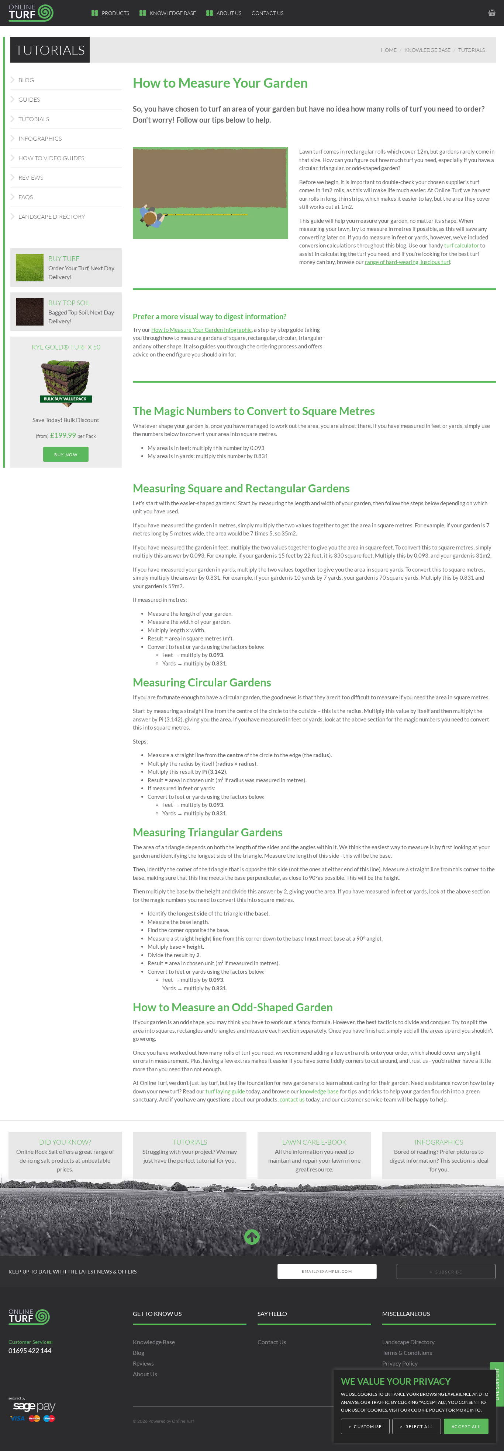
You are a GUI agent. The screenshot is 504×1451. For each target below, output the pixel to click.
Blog (26, 80)
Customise (368, 1426)
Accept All (466, 1426)
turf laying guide (225, 1091)
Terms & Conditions (407, 1352)
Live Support (497, 1384)
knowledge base (319, 1091)
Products (115, 13)
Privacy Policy (400, 1363)
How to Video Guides (51, 158)
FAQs (25, 197)
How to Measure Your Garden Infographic (201, 329)
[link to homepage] (35, 13)
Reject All (419, 1426)
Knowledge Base (173, 13)
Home (389, 50)
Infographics (40, 138)
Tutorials (471, 50)
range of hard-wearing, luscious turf (407, 262)
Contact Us (267, 13)
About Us (229, 13)
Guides (29, 99)
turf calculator (461, 245)
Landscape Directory (51, 216)
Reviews (30, 177)
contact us (292, 1099)
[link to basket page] (492, 13)
